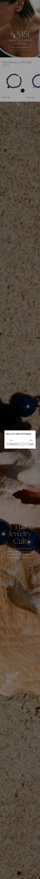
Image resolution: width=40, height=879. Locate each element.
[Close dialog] (33, 434)
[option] (20, 440)
